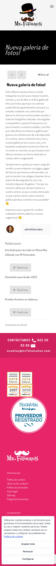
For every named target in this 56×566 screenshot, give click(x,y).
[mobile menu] (51, 6)
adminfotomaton (34, 229)
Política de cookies (16, 479)
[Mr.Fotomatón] (28, 15)
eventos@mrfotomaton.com (29, 351)
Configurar (28, 559)
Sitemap (11, 495)
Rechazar (28, 551)
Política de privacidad (17, 487)
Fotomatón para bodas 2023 (21, 277)
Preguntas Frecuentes (18, 499)
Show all (44, 74)
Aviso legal (12, 491)
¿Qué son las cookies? (17, 483)
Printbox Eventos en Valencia (21, 299)
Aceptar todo (28, 544)
